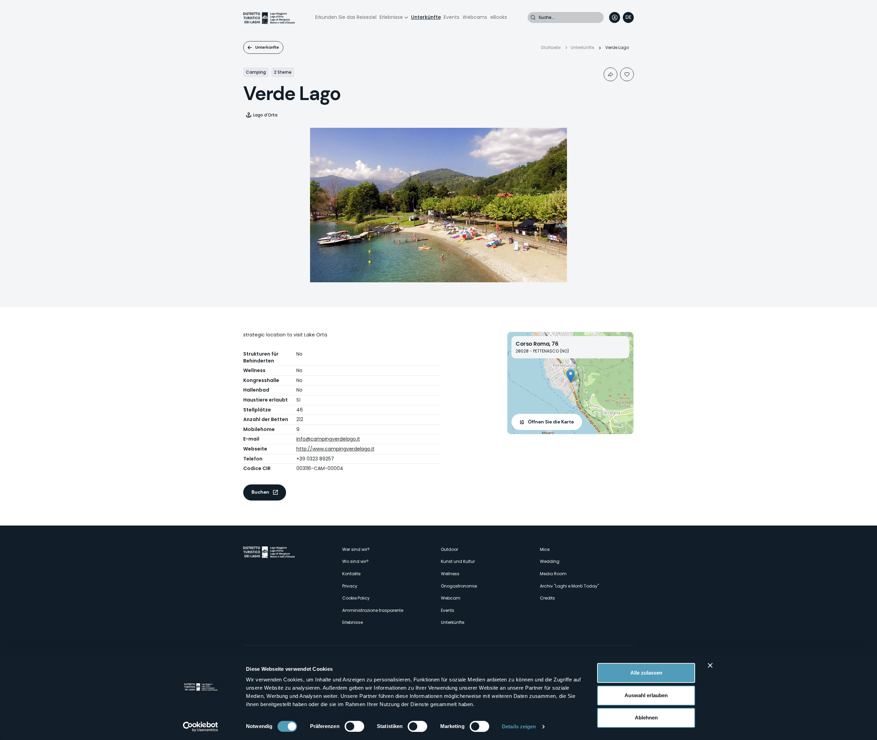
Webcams (474, 17)
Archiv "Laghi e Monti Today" (569, 586)
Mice (544, 549)
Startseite (550, 47)
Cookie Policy (356, 598)
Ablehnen (646, 717)
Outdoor (449, 549)
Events (451, 17)
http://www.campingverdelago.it (335, 448)
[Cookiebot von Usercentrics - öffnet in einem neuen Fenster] (201, 727)
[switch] (354, 726)
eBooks (498, 17)
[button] (570, 376)
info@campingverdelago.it (328, 438)
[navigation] (628, 17)
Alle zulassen (646, 673)
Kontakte (351, 574)
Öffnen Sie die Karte (551, 422)
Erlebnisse (391, 17)
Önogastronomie (459, 586)
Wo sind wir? (355, 561)
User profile (614, 17)
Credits (547, 598)
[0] (627, 74)
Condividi (610, 74)
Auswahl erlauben (646, 695)
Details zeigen (519, 726)
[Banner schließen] (710, 665)
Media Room (553, 574)
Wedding (549, 561)
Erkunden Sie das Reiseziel (345, 17)
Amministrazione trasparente (372, 610)
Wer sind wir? (356, 549)
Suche (533, 17)
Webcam (450, 598)
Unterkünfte (426, 17)
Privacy (349, 586)
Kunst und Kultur (458, 561)
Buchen (260, 492)
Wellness (450, 574)
